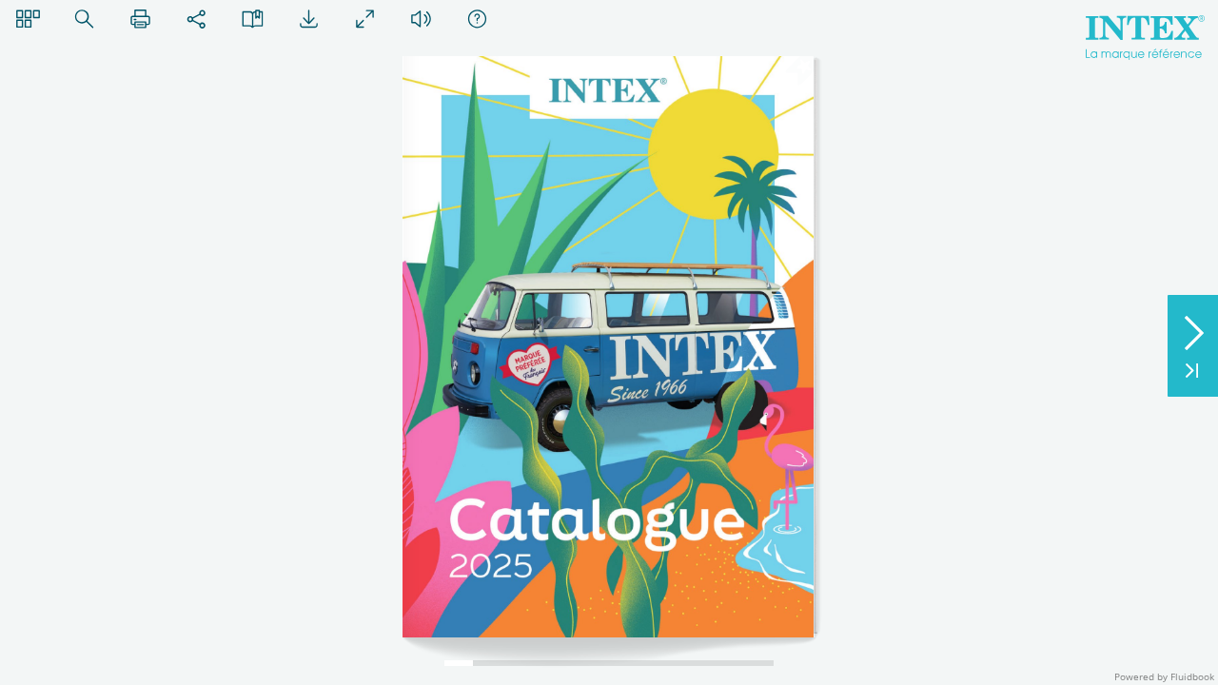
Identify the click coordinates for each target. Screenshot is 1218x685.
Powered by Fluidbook (1164, 676)
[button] (28, 18)
